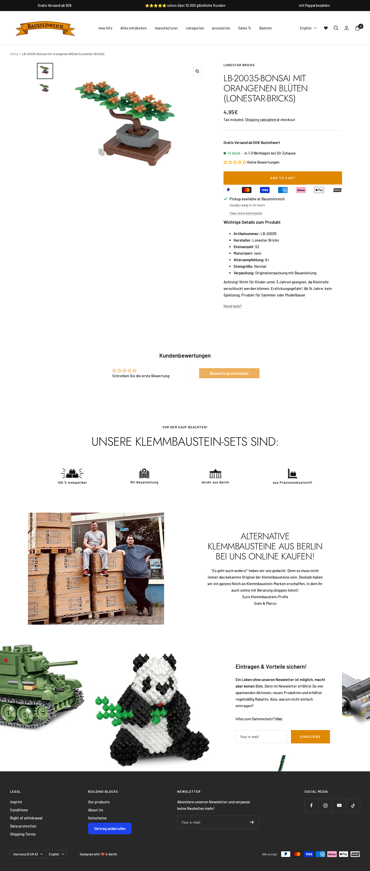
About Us (95, 810)
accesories (221, 28)
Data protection (23, 826)
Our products (98, 802)
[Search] (336, 28)
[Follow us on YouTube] (339, 805)
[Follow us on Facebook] (311, 805)
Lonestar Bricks (239, 65)
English (306, 28)
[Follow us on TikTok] (353, 805)
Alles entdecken (133, 28)
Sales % (244, 28)
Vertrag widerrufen (110, 828)
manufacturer (166, 28)
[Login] (346, 28)
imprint (16, 802)
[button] (235, 162)
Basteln (265, 28)
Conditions (19, 810)
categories (195, 28)
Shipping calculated (260, 120)
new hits (105, 28)
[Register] (252, 822)
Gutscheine (97, 818)
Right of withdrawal (26, 818)
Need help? (233, 306)
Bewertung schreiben (229, 373)
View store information (246, 213)
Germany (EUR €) (25, 854)
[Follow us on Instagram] (325, 805)
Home (14, 54)
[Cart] (357, 28)
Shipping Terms (22, 834)
